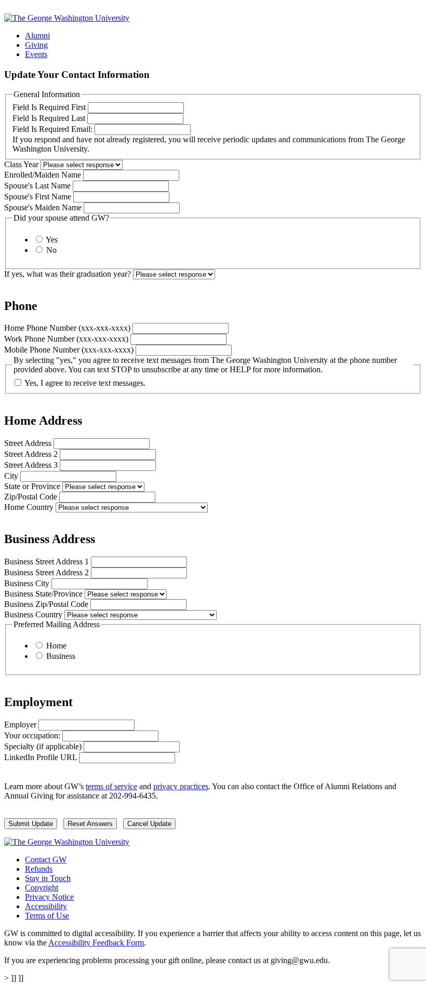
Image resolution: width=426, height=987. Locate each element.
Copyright (41, 887)
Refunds (38, 868)
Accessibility (46, 906)
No (51, 250)
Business (60, 656)
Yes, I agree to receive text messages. (84, 382)
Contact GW (45, 859)
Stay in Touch (48, 878)
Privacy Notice (49, 897)
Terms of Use (47, 915)
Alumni (37, 35)
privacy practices (180, 786)
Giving (36, 44)
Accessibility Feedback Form (96, 942)
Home (56, 645)
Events (36, 54)
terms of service (111, 786)
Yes (52, 239)
